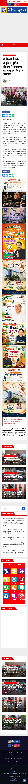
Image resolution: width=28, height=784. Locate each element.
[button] (25, 45)
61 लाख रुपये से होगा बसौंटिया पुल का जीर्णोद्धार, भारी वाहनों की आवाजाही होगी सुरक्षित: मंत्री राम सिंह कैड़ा (14, 544)
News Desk (13, 80)
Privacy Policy (19, 758)
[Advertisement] (14, 28)
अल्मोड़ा (4, 55)
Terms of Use (11, 761)
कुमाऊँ (11, 55)
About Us (12, 758)
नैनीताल (15, 455)
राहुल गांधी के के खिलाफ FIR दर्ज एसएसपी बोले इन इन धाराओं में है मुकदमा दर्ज (13, 494)
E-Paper (7, 758)
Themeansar (14, 754)
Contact (18, 761)
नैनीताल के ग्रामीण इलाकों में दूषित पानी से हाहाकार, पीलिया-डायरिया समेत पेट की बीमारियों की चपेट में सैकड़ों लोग (13, 531)
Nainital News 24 (16, 768)
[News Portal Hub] (14, 780)
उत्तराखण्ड (8, 55)
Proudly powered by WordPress (9, 752)
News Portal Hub (16, 774)
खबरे (14, 55)
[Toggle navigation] (14, 45)
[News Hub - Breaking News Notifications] (24, 780)
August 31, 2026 (10, 672)
